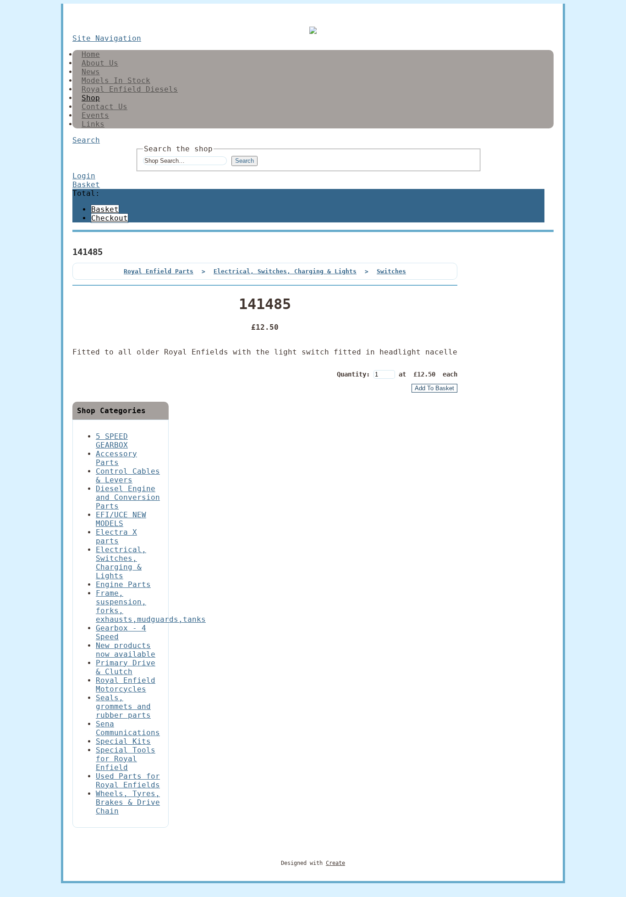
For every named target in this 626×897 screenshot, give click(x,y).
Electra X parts (116, 536)
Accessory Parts (116, 458)
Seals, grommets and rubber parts (123, 706)
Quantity (351, 374)
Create (335, 863)
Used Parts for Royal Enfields (128, 780)
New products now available (125, 650)
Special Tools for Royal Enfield (125, 759)
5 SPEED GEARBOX (112, 440)
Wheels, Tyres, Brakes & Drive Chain (128, 802)
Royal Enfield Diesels (130, 89)
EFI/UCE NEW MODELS (121, 519)
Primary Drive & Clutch (125, 667)
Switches (391, 271)
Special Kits (123, 741)
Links (93, 124)
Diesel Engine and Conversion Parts (128, 497)
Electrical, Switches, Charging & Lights (285, 271)
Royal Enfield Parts (158, 271)
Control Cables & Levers (128, 475)
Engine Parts (123, 584)
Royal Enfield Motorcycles (125, 684)
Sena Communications (128, 728)
